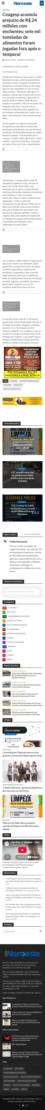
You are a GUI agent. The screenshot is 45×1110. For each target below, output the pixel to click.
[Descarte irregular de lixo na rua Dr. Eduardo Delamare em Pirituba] (6, 693)
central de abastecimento (29, 381)
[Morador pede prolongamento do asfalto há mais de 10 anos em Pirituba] (6, 712)
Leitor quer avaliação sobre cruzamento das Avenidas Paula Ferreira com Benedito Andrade (27, 676)
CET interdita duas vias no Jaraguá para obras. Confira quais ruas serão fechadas (22, 476)
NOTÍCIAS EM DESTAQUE (27, 1081)
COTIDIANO (6, 749)
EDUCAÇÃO (19, 1069)
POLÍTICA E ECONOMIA (21, 1085)
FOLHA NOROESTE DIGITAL (30, 1077)
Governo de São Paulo (12, 389)
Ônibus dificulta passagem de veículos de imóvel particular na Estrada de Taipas (27, 704)
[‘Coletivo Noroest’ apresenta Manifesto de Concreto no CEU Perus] (22, 771)
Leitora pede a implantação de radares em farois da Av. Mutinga (26, 686)
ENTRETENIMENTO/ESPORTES (12, 785)
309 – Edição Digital (19, 1044)
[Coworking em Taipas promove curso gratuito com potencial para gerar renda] (22, 736)
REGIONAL (6, 10)
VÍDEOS (24, 1089)
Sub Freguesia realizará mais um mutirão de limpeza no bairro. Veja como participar (23, 915)
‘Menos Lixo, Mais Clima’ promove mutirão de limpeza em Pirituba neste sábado (22, 443)
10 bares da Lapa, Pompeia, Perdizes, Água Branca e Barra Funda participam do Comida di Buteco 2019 (27, 1054)
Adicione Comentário (27, 60)
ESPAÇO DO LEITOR (19, 671)
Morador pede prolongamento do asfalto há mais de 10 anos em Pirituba (26, 713)
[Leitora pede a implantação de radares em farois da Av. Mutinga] (6, 684)
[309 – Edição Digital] (6, 1046)
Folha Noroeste (10, 60)
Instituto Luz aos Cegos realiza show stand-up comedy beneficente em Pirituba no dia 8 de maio (25, 1038)
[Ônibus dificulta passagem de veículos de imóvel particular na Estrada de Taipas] (6, 703)
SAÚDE (6, 1089)
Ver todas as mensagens (32, 534)
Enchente (7, 385)
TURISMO (15, 1089)
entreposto (18, 385)
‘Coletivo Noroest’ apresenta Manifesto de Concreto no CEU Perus (22, 789)
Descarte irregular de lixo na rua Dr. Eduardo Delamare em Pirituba (25, 695)
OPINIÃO (7, 1085)
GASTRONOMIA (9, 1081)
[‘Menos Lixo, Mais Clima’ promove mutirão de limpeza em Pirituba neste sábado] (22, 806)
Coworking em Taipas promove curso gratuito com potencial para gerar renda (22, 754)
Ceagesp (13, 381)
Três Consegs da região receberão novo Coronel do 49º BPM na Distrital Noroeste (22, 509)
